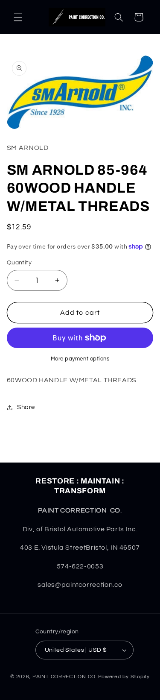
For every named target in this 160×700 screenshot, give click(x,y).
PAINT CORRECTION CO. (64, 676)
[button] (18, 17)
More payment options (80, 359)
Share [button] (26, 407)
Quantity (19, 263)
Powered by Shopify (124, 676)
